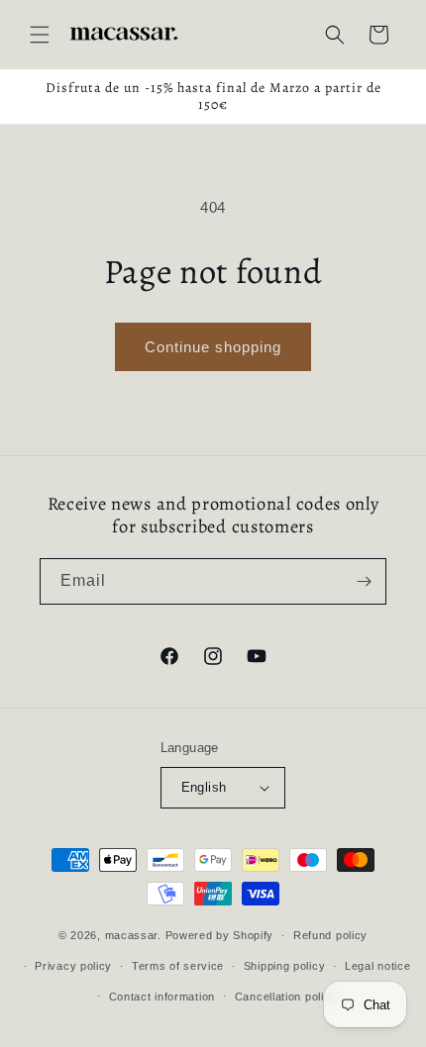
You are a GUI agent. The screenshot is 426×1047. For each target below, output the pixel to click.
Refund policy (330, 935)
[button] (39, 34)
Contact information (162, 996)
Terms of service (178, 966)
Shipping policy (285, 966)
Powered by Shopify (219, 935)
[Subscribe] (363, 581)
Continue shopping (213, 346)
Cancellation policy (286, 996)
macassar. (133, 935)
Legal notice (377, 966)
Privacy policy (73, 966)
